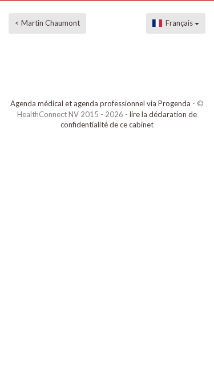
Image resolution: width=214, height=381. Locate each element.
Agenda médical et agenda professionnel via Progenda (100, 103)
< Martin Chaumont (47, 22)
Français (178, 22)
